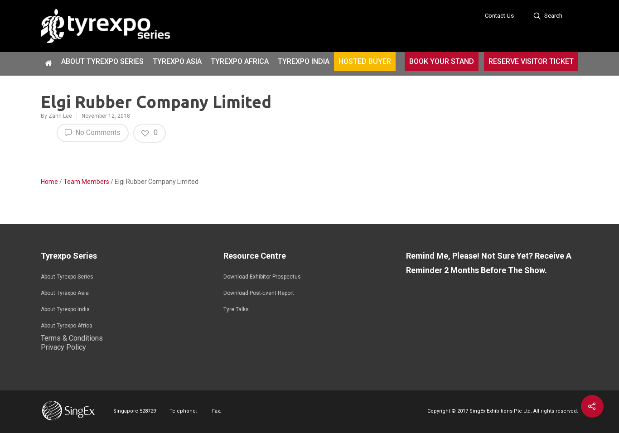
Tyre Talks (236, 309)
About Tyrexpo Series (102, 61)
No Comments (97, 132)
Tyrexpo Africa (240, 61)
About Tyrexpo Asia (65, 293)
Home (49, 181)
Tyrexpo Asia (177, 61)
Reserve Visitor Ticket (531, 61)
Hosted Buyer (365, 61)
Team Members (86, 181)
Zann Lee (60, 116)
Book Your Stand (441, 61)
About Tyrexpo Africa (66, 325)
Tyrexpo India (303, 61)
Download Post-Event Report (258, 293)
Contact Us (499, 15)
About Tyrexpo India (65, 309)
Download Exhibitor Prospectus (262, 277)
